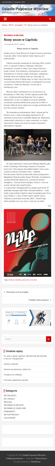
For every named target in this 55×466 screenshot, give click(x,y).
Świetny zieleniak (11, 364)
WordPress (35, 462)
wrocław (33, 280)
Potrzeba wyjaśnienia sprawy (16, 380)
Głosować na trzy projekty (17, 292)
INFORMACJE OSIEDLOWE (15, 408)
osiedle (18, 280)
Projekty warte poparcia (39, 300)
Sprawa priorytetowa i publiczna (17, 369)
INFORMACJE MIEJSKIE (14, 35)
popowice (25, 280)
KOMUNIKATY (9, 411)
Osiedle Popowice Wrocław (25, 9)
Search (48, 339)
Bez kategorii (9, 399)
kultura (11, 280)
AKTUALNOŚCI (10, 395)
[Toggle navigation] (5, 19)
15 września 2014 (11, 44)
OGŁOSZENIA (9, 418)
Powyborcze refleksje (13, 375)
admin (22, 44)
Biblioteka (8, 402)
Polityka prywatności (14, 458)
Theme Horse (41, 458)
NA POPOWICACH (11, 415)
